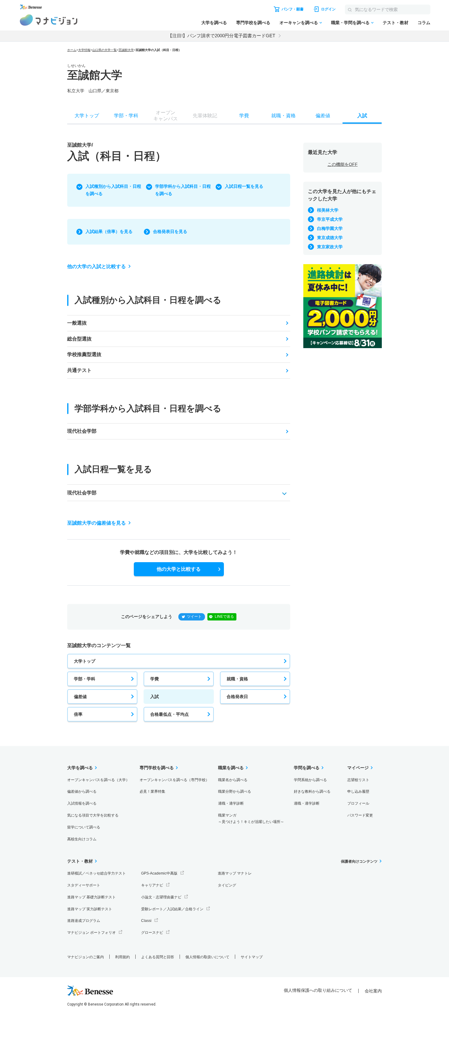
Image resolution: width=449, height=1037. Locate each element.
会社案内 (373, 990)
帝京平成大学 (330, 219)
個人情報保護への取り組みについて (318, 990)
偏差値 (80, 696)
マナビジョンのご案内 (85, 957)
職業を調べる (231, 767)
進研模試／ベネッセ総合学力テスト (96, 873)
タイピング (227, 885)
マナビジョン (49, 20)
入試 (154, 696)
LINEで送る (224, 616)
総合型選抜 (79, 338)
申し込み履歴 (358, 791)
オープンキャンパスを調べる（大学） (98, 780)
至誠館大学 (126, 50)
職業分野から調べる (234, 791)
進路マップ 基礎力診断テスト (91, 897)
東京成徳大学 (330, 237)
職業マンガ (251, 818)
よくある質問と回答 (157, 957)
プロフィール (358, 803)
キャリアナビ (152, 885)
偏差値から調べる (82, 791)
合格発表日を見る (170, 231)
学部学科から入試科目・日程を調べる (183, 190)
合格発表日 (237, 696)
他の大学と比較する (179, 569)
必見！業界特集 (152, 791)
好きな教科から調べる (312, 791)
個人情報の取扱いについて (207, 957)
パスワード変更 (360, 815)
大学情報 (84, 50)
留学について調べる (83, 827)
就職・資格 (237, 678)
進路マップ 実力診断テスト (89, 909)
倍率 (78, 714)
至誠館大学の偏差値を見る (96, 523)
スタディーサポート (83, 885)
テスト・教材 (395, 22)
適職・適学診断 (231, 803)
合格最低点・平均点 (169, 714)
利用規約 (122, 957)
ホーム (71, 50)
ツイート (194, 616)
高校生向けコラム (82, 839)
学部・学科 (84, 678)
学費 (154, 678)
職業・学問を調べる (350, 22)
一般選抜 (77, 323)
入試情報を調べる (82, 803)
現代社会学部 (82, 431)
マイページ (358, 767)
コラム (424, 22)
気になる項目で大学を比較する (93, 815)
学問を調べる (306, 767)
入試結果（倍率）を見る (109, 231)
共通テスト (79, 370)
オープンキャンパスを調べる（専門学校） (174, 780)
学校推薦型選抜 (84, 354)
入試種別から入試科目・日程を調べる (113, 190)
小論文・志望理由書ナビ (161, 897)
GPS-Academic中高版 (159, 873)
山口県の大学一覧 (104, 50)
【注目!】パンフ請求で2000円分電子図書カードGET (221, 35)
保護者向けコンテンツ (359, 861)
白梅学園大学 (330, 228)
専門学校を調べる (253, 22)
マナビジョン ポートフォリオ (91, 932)
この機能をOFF (342, 164)
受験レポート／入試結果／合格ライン (172, 909)
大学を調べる (214, 22)
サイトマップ (252, 957)
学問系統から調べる (310, 780)
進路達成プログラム (83, 921)
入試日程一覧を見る (244, 186)
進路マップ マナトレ (235, 873)
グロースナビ (152, 932)
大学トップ (84, 661)
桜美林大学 (327, 210)
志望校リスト (358, 780)
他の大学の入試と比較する (96, 266)
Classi (146, 921)
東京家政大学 (330, 247)
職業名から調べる (232, 780)
